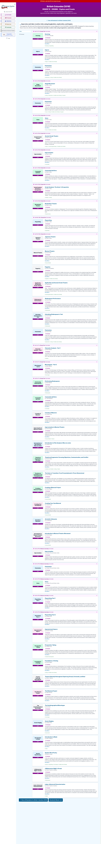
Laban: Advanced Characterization (55, 784)
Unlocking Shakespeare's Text (54, 314)
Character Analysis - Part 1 (52, 348)
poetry (46, 764)
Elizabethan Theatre (51, 203)
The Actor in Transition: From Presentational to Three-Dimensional (64, 473)
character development (49, 656)
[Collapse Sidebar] (15, 4)
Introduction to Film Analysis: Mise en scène (58, 443)
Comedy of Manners (51, 412)
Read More (47, 43)
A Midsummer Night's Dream (53, 768)
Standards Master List (56, 800)
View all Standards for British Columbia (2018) (59, 20)
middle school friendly (52, 61)
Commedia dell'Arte (51, 397)
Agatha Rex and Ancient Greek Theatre (56, 282)
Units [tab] (20, 31)
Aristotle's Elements (51, 519)
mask (46, 748)
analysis (46, 197)
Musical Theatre (49, 251)
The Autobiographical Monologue (55, 705)
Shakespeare (47, 310)
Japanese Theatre (50, 236)
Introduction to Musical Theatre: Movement (57, 533)
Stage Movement (50, 83)
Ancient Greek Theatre (51, 136)
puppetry (47, 278)
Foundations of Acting (51, 661)
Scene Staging (49, 721)
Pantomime (48, 65)
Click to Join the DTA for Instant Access (51, 1)
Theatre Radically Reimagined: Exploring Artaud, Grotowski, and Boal (65, 676)
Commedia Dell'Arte (51, 170)
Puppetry (47, 267)
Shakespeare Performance (53, 298)
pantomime (47, 77)
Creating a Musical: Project (53, 487)
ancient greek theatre (52, 146)
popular (63, 95)
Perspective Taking (50, 645)
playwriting (51, 45)
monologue (47, 374)
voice (46, 111)
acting (51, 77)
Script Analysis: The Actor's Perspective (57, 187)
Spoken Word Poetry (51, 752)
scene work (47, 732)
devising (47, 45)
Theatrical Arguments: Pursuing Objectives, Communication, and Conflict (66, 457)
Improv (47, 50)
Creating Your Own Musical (53, 503)
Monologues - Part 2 (51, 364)
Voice (46, 118)
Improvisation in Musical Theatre (54, 427)
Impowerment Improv (51, 629)
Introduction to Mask (51, 737)
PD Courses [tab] (21, 34)
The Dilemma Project (51, 691)
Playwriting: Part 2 (50, 615)
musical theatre (48, 262)
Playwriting (48, 220)
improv (46, 61)
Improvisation (49, 152)
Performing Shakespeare (52, 381)
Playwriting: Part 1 (50, 598)
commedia (47, 164)
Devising (47, 34)
